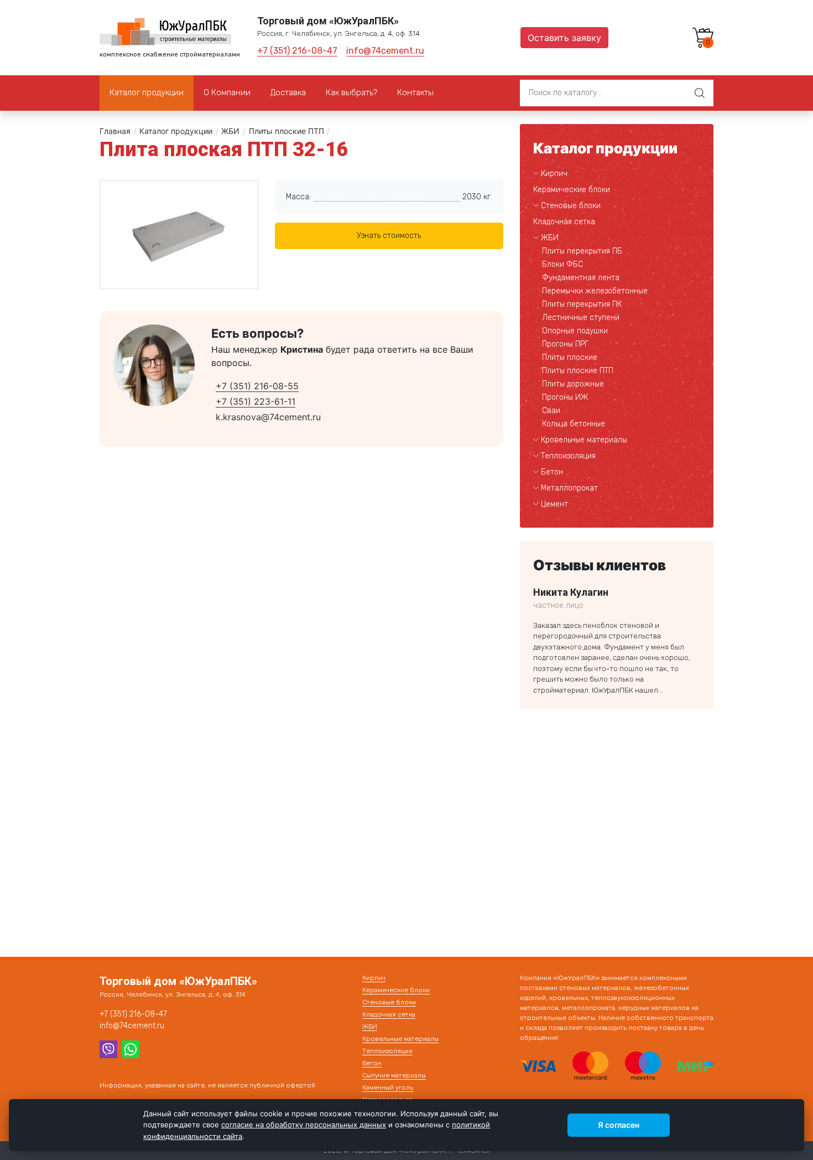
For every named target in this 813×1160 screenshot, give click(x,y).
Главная (115, 131)
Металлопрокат (569, 488)
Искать (700, 93)
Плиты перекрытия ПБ (582, 251)
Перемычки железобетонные (595, 291)
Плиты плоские (569, 357)
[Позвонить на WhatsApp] (130, 1048)
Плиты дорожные (573, 384)
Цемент (554, 504)
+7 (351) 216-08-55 (257, 385)
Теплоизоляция (568, 456)
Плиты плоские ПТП (286, 131)
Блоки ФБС (562, 264)
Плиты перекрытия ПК (582, 304)
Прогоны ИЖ (565, 397)
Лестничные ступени (580, 317)
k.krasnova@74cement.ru (268, 416)
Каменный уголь (387, 1087)
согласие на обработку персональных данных (303, 1124)
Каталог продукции (175, 131)
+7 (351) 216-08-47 (297, 50)
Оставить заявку (564, 37)
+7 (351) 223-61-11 (255, 401)
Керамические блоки (571, 189)
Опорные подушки (575, 331)
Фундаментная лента (580, 277)
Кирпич (554, 173)
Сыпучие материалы (394, 1075)
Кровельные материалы (584, 440)
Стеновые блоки (571, 205)
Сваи (551, 410)
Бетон (552, 472)
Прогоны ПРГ (565, 344)
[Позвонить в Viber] (108, 1048)
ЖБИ (230, 131)
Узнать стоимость (389, 235)
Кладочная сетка (564, 221)
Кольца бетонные (573, 424)
